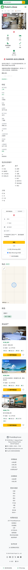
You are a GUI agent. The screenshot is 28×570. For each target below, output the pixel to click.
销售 (3, 151)
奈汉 (8, 11)
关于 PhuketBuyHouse (14, 520)
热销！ (6, 313)
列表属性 (14, 525)
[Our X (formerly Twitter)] (15, 557)
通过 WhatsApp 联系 (15, 249)
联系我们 (14, 523)
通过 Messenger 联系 (15, 253)
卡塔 (14, 508)
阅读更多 (4, 79)
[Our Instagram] (12, 557)
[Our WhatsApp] (7, 557)
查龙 (14, 498)
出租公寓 (14, 481)
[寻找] (23, 2)
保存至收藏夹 (15, 256)
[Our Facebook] (10, 557)
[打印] (23, 15)
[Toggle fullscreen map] (4, 268)
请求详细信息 (9, 211)
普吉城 (14, 510)
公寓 (12, 11)
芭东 (14, 500)
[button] (14, 512)
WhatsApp (22, 568)
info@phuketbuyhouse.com (15, 448)
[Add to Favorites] (23, 355)
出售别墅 (14, 462)
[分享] (20, 15)
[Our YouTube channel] (18, 557)
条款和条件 (14, 537)
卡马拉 (14, 503)
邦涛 (14, 493)
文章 (14, 528)
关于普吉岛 (14, 530)
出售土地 (14, 467)
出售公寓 (14, 464)
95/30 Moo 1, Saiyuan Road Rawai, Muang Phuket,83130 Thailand (14, 442)
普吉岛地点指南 (14, 535)
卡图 (14, 505)
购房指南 (14, 532)
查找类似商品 (8, 568)
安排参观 (20, 211)
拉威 (14, 491)
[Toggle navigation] (25, 7)
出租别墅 (14, 479)
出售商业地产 (14, 469)
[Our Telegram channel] (21, 557)
